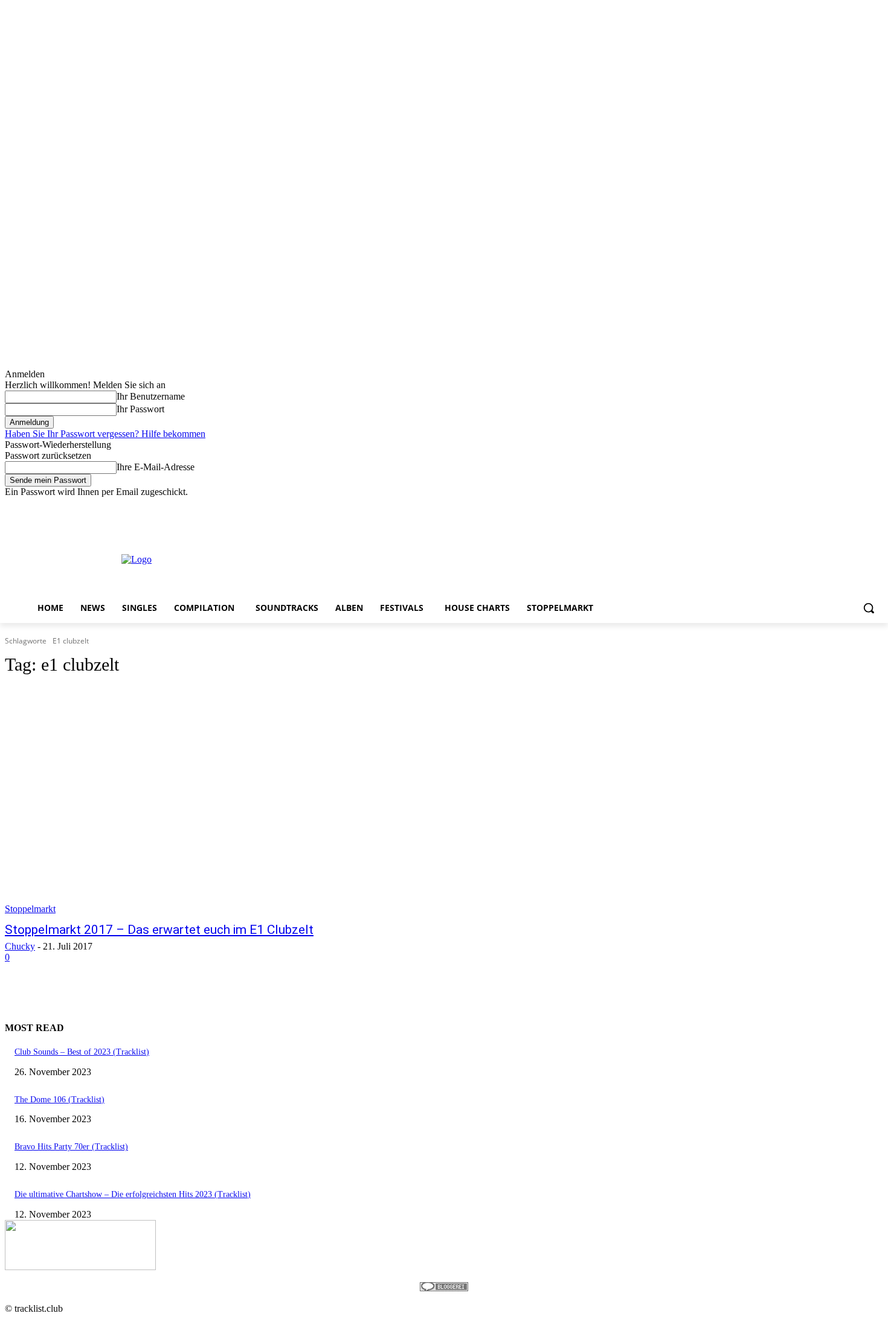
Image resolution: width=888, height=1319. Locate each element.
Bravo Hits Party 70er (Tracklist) (71, 1146)
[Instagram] (826, 506)
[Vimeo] (859, 506)
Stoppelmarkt (30, 909)
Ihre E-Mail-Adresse (156, 467)
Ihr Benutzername (151, 396)
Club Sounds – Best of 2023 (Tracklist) (81, 1051)
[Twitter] (843, 506)
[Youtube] (876, 506)
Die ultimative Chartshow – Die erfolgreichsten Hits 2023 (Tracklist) (132, 1194)
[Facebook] (809, 506)
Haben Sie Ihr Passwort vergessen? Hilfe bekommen (105, 434)
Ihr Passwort (140, 409)
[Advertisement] (488, 558)
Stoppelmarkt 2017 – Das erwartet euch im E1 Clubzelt (159, 929)
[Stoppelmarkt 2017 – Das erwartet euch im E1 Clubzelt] (231, 801)
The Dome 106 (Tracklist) (59, 1099)
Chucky (20, 946)
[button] (868, 607)
